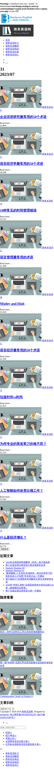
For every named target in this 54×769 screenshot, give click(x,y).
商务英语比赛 (12, 52)
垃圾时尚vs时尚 (11, 397)
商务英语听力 (12, 43)
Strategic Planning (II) (15, 568)
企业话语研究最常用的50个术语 (23, 117)
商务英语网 (27, 711)
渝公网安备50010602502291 (23, 714)
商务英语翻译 (12, 46)
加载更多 (4, 549)
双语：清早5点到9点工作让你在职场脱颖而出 (22, 632)
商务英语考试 (12, 759)
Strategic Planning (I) (15, 570)
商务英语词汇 (12, 55)
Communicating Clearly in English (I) (16, 696)
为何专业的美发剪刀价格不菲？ (23, 444)
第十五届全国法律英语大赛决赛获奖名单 (25, 565)
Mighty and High (12, 303)
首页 (8, 40)
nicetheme (4, 714)
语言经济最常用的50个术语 (20, 350)
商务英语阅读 (12, 49)
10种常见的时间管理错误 (18, 210)
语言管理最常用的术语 (16, 257)
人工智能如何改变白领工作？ (21, 490)
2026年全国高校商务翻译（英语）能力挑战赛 (28, 562)
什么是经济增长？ (13, 537)
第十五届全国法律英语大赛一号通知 (23, 591)
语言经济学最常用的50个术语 (21, 163)
